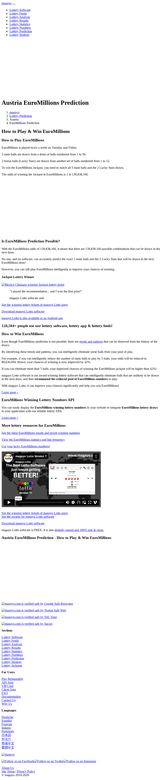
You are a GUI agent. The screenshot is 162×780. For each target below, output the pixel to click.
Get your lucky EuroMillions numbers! (26, 446)
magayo (6, 3)
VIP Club (7, 686)
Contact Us (9, 700)
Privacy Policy (26, 771)
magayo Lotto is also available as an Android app (32, 318)
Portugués (8, 731)
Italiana (6, 727)
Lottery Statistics (19, 24)
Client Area (9, 689)
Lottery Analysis (19, 17)
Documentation (11, 696)
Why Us (7, 703)
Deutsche (7, 717)
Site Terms (8, 771)
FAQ (5, 693)
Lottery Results (18, 20)
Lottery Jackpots (12, 665)
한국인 (6, 739)
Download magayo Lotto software (23, 311)
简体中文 (8, 743)
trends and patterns (91, 341)
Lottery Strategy (19, 34)
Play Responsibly (12, 679)
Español (7, 720)
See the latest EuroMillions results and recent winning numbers (41, 433)
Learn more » (10, 392)
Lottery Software (20, 10)
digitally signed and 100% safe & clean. (79, 530)
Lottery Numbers (20, 27)
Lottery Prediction (20, 31)
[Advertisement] (81, 67)
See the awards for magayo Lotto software (28, 516)
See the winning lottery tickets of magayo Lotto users (35, 304)
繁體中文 (8, 747)
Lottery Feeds (18, 13)
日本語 (6, 735)
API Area (7, 682)
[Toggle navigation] (13, 4)
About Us (8, 768)
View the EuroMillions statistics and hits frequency (33, 439)
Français (7, 724)
